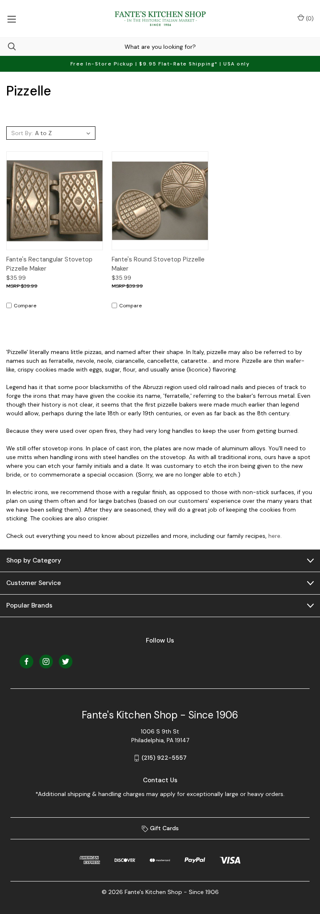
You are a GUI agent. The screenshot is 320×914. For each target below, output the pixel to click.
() (309, 18)
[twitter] (65, 661)
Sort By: (22, 133)
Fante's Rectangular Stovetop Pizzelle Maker (49, 264)
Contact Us (160, 780)
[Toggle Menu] (11, 18)
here (274, 536)
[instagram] (46, 661)
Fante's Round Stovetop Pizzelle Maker (158, 264)
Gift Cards (163, 828)
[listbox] (64, 133)
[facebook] (26, 661)
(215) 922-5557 (164, 757)
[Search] (8, 46)
